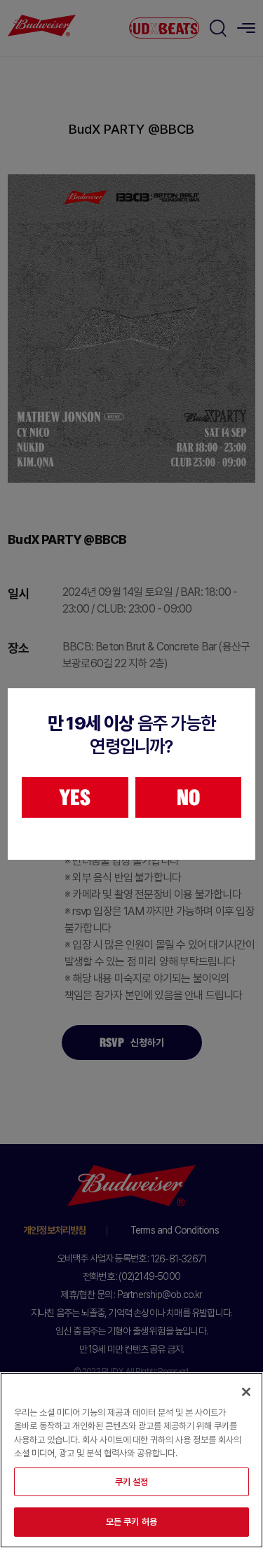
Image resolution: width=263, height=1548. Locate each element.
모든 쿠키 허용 (131, 1521)
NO (188, 797)
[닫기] (246, 1391)
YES (74, 797)
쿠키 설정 (132, 1482)
